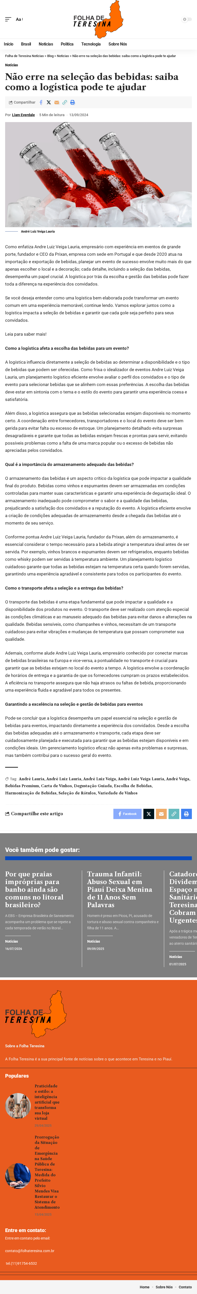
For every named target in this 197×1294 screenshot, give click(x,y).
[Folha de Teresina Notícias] (98, 19)
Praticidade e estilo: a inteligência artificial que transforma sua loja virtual (47, 1102)
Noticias (11, 65)
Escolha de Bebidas (133, 786)
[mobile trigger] (9, 19)
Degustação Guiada (93, 786)
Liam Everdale (23, 115)
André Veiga (177, 779)
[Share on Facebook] (40, 102)
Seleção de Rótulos (77, 793)
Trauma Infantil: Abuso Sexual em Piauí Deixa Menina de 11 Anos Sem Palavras (119, 889)
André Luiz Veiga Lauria (141, 779)
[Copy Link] (64, 102)
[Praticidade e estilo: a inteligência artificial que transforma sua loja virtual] (18, 1106)
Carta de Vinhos (56, 786)
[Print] (72, 102)
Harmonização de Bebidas (30, 793)
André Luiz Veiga (99, 779)
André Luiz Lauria (63, 779)
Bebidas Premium (22, 786)
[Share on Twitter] (48, 102)
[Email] (56, 102)
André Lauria (31, 779)
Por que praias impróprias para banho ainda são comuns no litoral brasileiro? (34, 889)
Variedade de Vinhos (117, 793)
